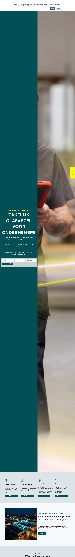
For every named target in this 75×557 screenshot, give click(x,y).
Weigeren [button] (58, 8)
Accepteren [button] (52, 8)
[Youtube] (72, 174)
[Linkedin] (72, 171)
